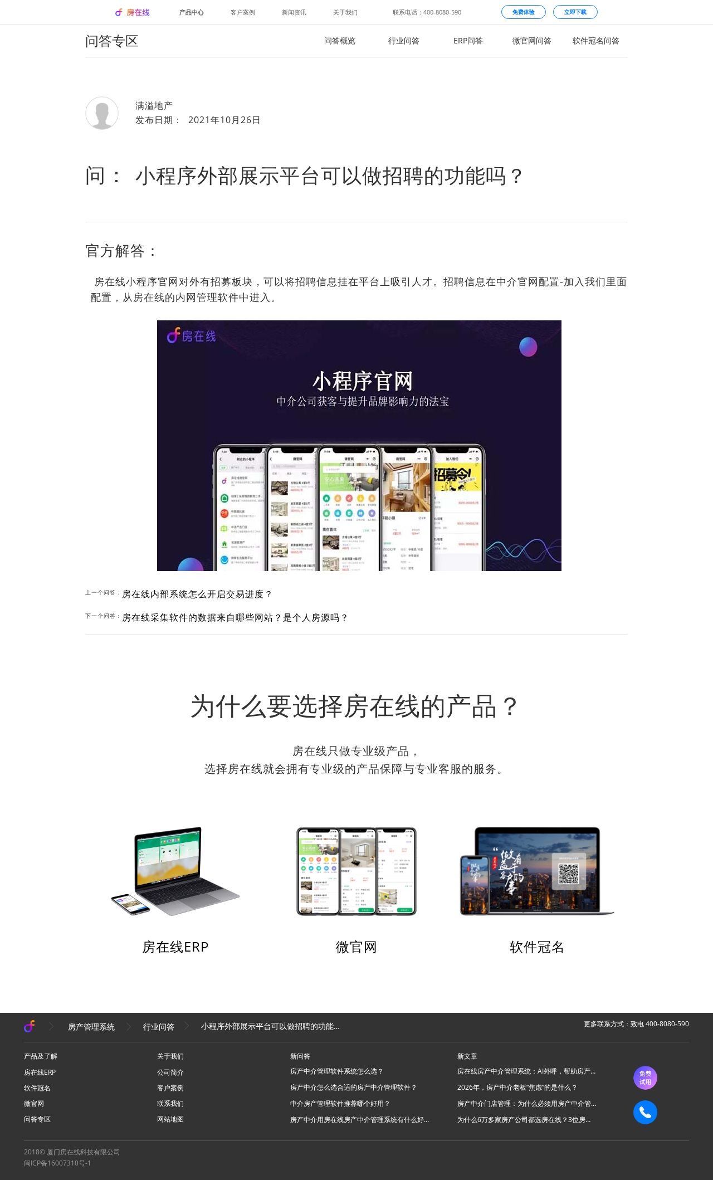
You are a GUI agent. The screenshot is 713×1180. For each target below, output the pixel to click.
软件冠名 (537, 946)
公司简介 (170, 1072)
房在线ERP (175, 946)
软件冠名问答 (596, 40)
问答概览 (339, 40)
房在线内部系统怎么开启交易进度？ (198, 594)
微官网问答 (531, 40)
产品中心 (191, 12)
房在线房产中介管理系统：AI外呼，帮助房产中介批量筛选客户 (527, 1071)
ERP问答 (468, 40)
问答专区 (37, 1119)
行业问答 (403, 40)
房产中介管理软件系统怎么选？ (337, 1071)
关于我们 (345, 12)
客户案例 (243, 12)
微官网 (357, 946)
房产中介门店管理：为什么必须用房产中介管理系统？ (527, 1103)
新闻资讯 (294, 12)
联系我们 (170, 1103)
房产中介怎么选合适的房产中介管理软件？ (353, 1087)
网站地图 (170, 1119)
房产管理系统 (91, 1026)
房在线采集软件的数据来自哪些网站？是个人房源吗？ (235, 617)
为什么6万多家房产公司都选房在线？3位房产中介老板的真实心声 (527, 1119)
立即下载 (575, 12)
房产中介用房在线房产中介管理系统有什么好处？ (359, 1119)
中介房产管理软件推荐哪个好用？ (340, 1103)
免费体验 (523, 12)
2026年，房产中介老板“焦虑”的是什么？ (517, 1087)
